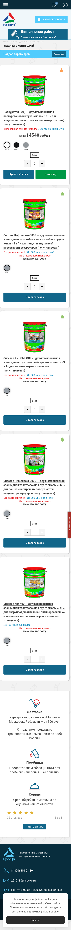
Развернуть (59, 54)
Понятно (35, 920)
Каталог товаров (54, 19)
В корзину (51, 174)
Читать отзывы (35, 826)
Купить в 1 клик (18, 174)
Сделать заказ (35, 297)
